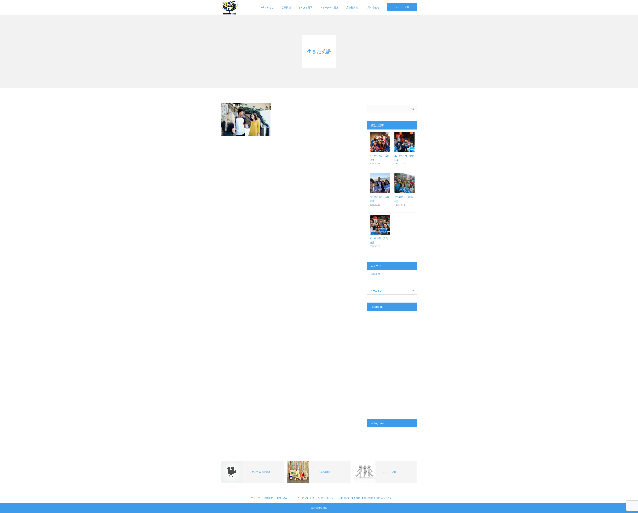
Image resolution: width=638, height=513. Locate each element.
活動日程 (286, 7)
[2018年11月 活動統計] (404, 142)
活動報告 (375, 274)
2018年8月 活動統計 (379, 240)
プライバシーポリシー (324, 498)
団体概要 (268, 498)
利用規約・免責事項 (349, 498)
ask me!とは (267, 7)
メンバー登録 (402, 7)
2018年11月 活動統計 (404, 157)
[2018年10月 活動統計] (380, 183)
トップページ (253, 498)
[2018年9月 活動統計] (404, 183)
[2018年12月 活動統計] (380, 142)
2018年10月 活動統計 (379, 199)
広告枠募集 (352, 7)
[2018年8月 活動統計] (380, 225)
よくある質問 (305, 7)
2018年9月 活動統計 (403, 199)
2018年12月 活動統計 (379, 157)
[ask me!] (230, 7)
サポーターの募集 (329, 7)
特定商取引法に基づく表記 (378, 498)
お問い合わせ (372, 7)
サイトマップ (302, 498)
